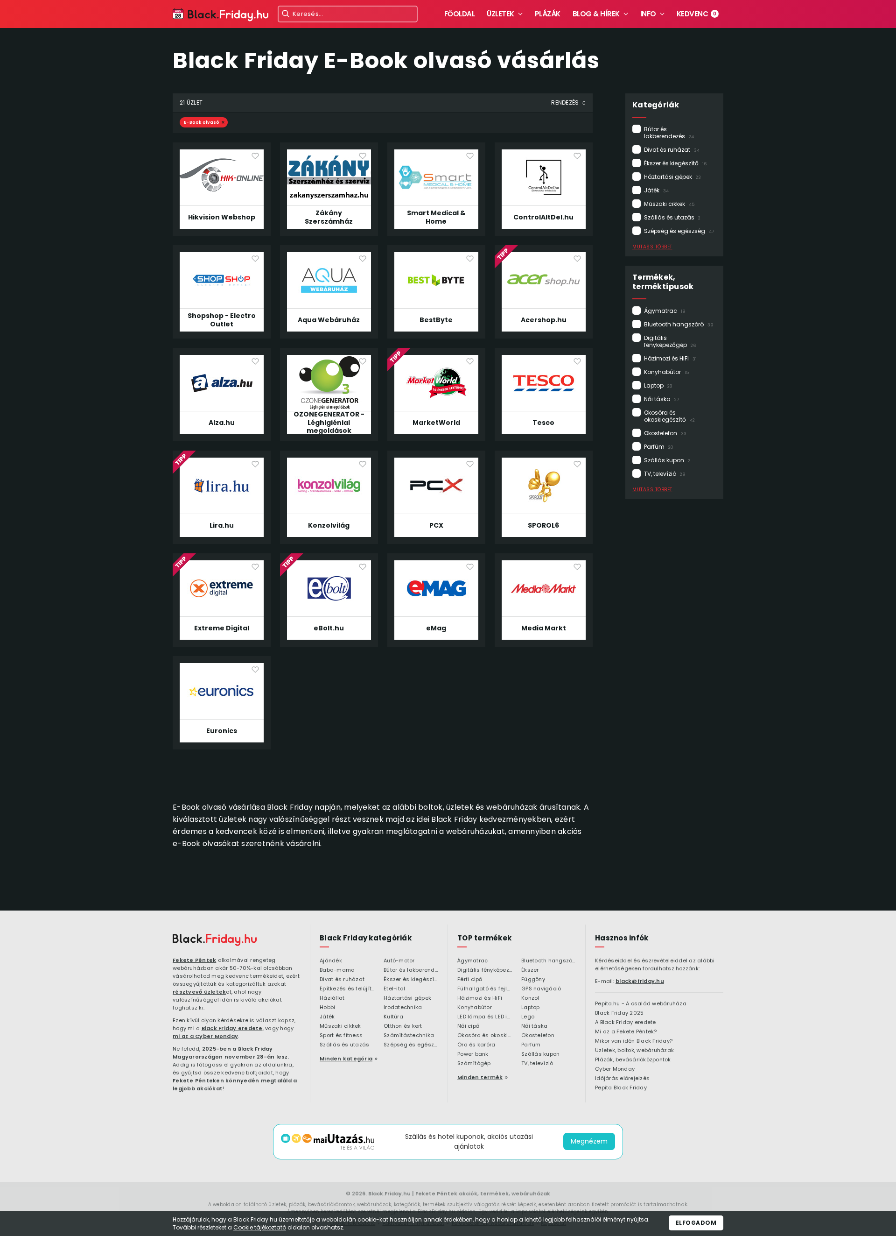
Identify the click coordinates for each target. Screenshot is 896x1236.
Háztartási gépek (672, 177)
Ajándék (331, 961)
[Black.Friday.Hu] (220, 15)
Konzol (530, 998)
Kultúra (393, 1017)
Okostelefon (665, 433)
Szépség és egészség (679, 231)
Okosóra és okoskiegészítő (669, 416)
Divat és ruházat (672, 150)
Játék (656, 190)
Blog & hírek (596, 14)
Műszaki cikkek (669, 204)
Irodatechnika (403, 1007)
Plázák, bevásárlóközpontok (633, 1060)
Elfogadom (696, 1223)
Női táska (661, 399)
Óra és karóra (476, 1045)
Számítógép (474, 1063)
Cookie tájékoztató (259, 1227)
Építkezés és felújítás (347, 989)
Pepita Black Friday (621, 1088)
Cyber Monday (615, 1069)
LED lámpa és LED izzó (484, 1017)
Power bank (473, 1054)
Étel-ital (394, 989)
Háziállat (332, 998)
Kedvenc (697, 14)
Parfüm (658, 447)
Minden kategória (346, 1058)
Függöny (533, 979)
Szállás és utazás (672, 217)
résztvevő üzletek (199, 992)
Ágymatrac (665, 311)
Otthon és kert (403, 1026)
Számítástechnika (409, 1035)
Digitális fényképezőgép (670, 341)
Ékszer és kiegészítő (675, 163)
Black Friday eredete (232, 1028)
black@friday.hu (640, 981)
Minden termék (480, 1077)
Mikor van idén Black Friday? (633, 1041)
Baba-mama (337, 970)
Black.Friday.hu (389, 1193)
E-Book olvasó (201, 122)
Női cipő (468, 1026)
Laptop (658, 385)
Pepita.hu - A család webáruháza (640, 1004)
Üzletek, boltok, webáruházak (634, 1050)
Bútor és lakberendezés (669, 132)
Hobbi (327, 1007)
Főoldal (459, 14)
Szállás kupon (667, 460)
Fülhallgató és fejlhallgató (484, 989)
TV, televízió (665, 474)
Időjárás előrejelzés (622, 1078)
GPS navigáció (541, 989)
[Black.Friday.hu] (215, 940)
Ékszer (530, 970)
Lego (527, 1017)
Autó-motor (399, 961)
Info (648, 14)
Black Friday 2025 (619, 1013)
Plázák (547, 14)
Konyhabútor (666, 372)
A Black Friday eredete (625, 1022)
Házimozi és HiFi (670, 358)
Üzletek (500, 14)
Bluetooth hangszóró (679, 324)
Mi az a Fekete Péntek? (626, 1032)
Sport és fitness (341, 1035)
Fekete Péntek (194, 960)
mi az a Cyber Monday (205, 1036)
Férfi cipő (470, 979)
